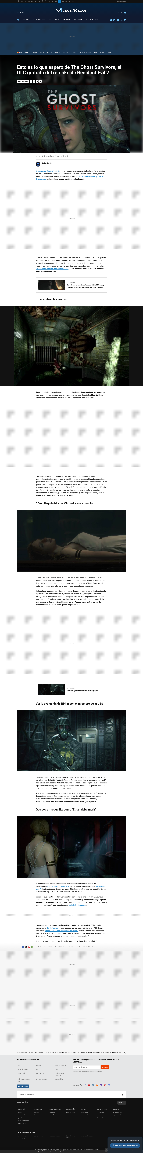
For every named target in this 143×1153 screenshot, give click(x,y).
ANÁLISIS (25, 20)
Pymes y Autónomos (119, 1115)
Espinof (52, 1115)
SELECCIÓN (78, 20)
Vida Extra (71, 10)
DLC (78, 947)
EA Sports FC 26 (41, 1079)
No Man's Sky (40, 1073)
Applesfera (21, 1118)
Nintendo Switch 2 (23, 1069)
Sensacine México (55, 1136)
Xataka (19, 1112)
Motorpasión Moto (86, 1115)
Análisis (39, 1065)
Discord (111, 20)
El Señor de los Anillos (85, 52)
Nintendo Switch (60, 1065)
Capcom (70, 947)
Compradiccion (101, 1118)
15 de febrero (52, 928)
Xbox (95, 52)
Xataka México (22, 1136)
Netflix (109, 52)
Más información (73, 1151)
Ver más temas (23, 1086)
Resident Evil (66, 52)
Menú (22, 13)
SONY (57, 20)
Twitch (101, 1085)
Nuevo (120, 13)
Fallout (74, 52)
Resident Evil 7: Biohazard (58, 886)
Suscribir (105, 1067)
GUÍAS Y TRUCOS (39, 20)
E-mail (40, 81)
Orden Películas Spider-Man (69, 1052)
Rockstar (34, 52)
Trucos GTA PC (54, 1052)
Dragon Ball (21, 1073)
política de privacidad (96, 1071)
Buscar (122, 1094)
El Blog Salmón (117, 1112)
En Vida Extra (71, 282)
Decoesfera (100, 1115)
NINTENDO (66, 20)
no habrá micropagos (77, 905)
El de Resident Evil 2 (47, 171)
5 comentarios (24, 81)
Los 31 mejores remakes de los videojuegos (82, 691)
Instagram (114, 20)
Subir (120, 1102)
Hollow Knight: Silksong (59, 1074)
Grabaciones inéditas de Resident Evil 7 (52, 269)
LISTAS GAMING (92, 20)
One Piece (49, 52)
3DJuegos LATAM (38, 1136)
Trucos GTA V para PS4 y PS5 (39, 1052)
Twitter (121, 20)
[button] (46, 163)
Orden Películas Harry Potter (111, 1052)
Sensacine (52, 1112)
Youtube (118, 20)
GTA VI (42, 52)
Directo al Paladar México (70, 1136)
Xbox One (61, 947)
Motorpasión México (87, 1136)
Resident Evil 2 (88, 947)
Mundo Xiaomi (21, 1123)
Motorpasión (84, 1112)
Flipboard (125, 20)
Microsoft (102, 52)
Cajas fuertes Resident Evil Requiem (90, 1052)
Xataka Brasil (21, 1139)
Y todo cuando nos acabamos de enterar (61, 931)
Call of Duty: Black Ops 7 (24, 1080)
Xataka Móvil (21, 1115)
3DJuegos (36, 1112)
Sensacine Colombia (55, 1139)
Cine (19, 1065)
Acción (49, 947)
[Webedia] (23, 1102)
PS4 (55, 947)
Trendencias (100, 1112)
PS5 (56, 1069)
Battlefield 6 (59, 1079)
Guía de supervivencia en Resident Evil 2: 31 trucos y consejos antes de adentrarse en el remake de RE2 (85, 286)
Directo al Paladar (70, 1112)
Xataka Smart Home (23, 1120)
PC (50, 20)
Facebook (31, 81)
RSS (97, 1085)
